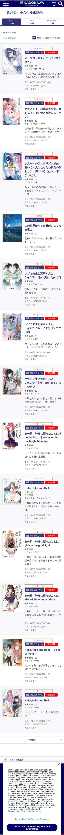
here (21, 784)
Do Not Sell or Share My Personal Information (32, 805)
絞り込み (12, 38)
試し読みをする (36, 52)
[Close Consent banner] (58, 764)
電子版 (50, 52)
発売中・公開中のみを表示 (49, 38)
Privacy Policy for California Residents (32, 819)
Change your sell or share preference (24, 811)
